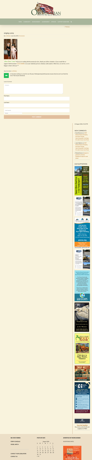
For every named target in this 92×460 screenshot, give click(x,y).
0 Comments (22, 36)
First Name (6, 96)
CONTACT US (14, 456)
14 (50, 449)
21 (50, 450)
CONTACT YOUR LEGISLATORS (18, 453)
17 (40, 450)
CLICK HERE (20, 63)
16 (37, 450)
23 (37, 452)
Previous (67, 27)
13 (47, 449)
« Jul (38, 456)
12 (45, 449)
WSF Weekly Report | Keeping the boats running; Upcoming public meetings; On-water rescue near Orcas (82, 136)
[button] (71, 21)
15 (53, 449)
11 (42, 449)
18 (42, 450)
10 (40, 449)
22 (53, 450)
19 (45, 450)
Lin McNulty (7, 36)
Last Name (6, 102)
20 (48, 450)
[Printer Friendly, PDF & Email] (9, 61)
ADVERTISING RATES (68, 441)
